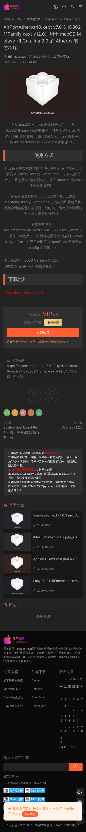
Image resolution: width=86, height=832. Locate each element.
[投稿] (56, 6)
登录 (47, 616)
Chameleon (38, 706)
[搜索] (64, 6)
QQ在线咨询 (11, 783)
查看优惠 (29, 814)
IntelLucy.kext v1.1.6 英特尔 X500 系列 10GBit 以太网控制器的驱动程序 (56, 537)
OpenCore (37, 697)
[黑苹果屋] (13, 7)
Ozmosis (36, 689)
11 (69, 706)
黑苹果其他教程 (13, 680)
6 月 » (72, 747)
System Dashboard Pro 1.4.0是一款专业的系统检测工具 (21, 432)
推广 (36, 62)
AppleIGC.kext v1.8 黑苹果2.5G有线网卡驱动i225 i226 (56, 559)
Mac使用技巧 (11, 689)
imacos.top (17, 56)
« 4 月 (63, 747)
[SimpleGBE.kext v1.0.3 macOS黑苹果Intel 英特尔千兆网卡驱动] (17, 520)
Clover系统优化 (13, 697)
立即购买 (43, 333)
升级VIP (53, 322)
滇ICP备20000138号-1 (64, 825)
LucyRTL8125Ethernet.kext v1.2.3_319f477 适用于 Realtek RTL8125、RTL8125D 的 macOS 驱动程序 (56, 581)
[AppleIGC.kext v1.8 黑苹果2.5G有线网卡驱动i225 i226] (17, 563)
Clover (35, 680)
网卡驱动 (63, 56)
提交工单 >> (11, 776)
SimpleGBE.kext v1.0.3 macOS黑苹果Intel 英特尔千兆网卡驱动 (56, 515)
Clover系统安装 (13, 706)
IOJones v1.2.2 (72, 427)
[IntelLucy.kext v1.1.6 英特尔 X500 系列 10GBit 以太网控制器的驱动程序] (17, 542)
